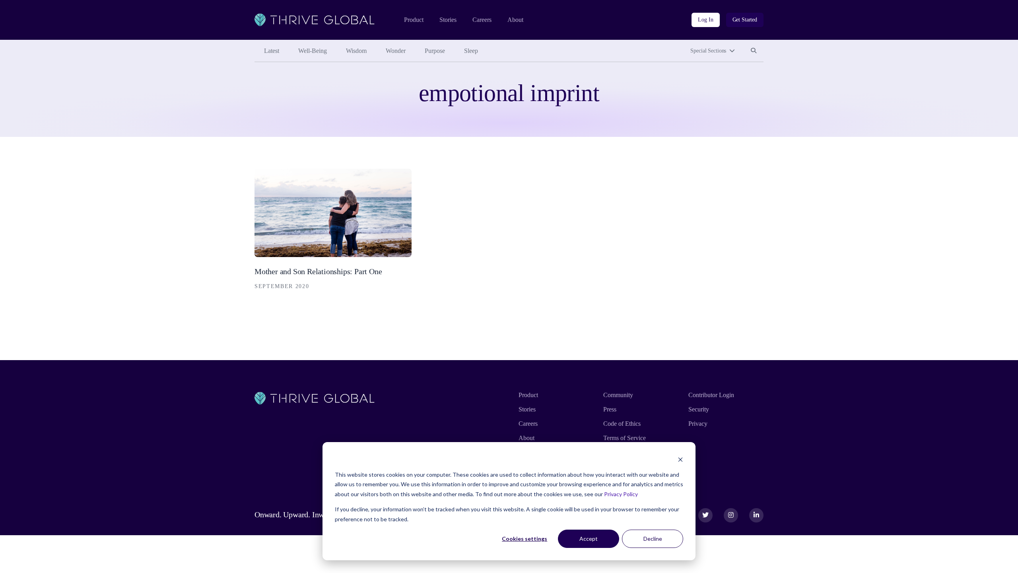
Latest (271, 50)
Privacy (697, 423)
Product (414, 19)
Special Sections (708, 51)
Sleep (471, 50)
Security (698, 409)
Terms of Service (624, 438)
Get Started (744, 20)
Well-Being (312, 50)
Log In (705, 20)
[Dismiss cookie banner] (680, 459)
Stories (448, 19)
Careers (482, 19)
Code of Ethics (622, 423)
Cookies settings (524, 538)
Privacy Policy (621, 494)
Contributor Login (711, 395)
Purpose (435, 50)
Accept (588, 538)
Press (609, 409)
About (515, 19)
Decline (652, 538)
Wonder (396, 50)
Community (618, 395)
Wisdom (356, 50)
